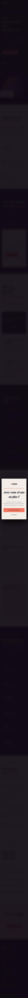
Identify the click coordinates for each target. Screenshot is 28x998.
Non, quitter (14, 514)
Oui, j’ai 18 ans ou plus (14, 510)
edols (14, 484)
